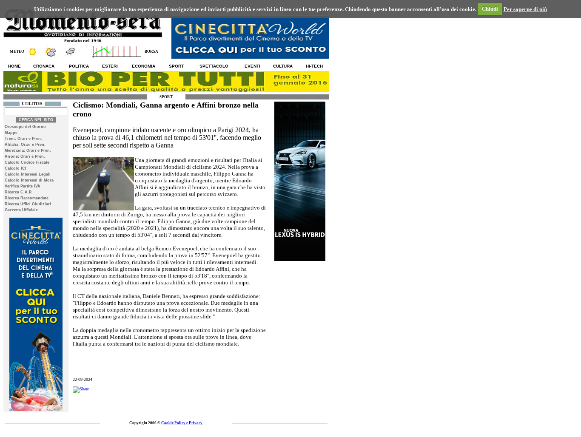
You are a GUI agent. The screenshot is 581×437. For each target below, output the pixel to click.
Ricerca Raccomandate (26, 198)
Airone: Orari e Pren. (25, 156)
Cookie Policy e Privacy (181, 423)
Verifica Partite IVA (22, 186)
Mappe (11, 133)
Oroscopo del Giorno (25, 127)
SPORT (176, 66)
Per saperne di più (525, 9)
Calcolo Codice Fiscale (27, 162)
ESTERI (110, 66)
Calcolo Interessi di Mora (29, 180)
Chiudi (490, 9)
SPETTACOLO (213, 66)
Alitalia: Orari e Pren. (25, 144)
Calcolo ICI (15, 168)
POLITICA (79, 66)
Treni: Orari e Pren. (23, 138)
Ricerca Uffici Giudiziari (28, 204)
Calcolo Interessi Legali (28, 174)
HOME (14, 66)
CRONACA (43, 66)
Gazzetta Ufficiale (21, 210)
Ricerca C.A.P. (18, 192)
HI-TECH (314, 66)
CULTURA (283, 66)
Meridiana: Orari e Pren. (28, 150)
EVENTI (252, 66)
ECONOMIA (143, 66)
